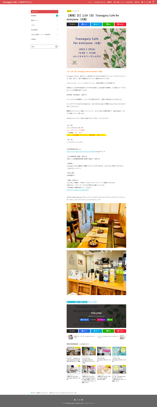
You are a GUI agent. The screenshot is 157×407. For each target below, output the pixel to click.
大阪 (79, 302)
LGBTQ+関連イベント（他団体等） (41, 34)
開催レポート (35, 20)
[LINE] (150, 2)
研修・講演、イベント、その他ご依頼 (123, 2)
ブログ (33, 25)
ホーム (90, 2)
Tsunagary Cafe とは (99, 2)
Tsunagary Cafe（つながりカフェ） (18, 2)
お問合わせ (137, 2)
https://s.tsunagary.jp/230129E (77, 190)
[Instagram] (147, 2)
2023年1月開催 (93, 302)
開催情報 (109, 2)
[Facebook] (142, 2)
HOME (33, 392)
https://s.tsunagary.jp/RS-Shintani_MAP (80, 151)
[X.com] (145, 2)
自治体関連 (34, 30)
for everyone (71, 302)
